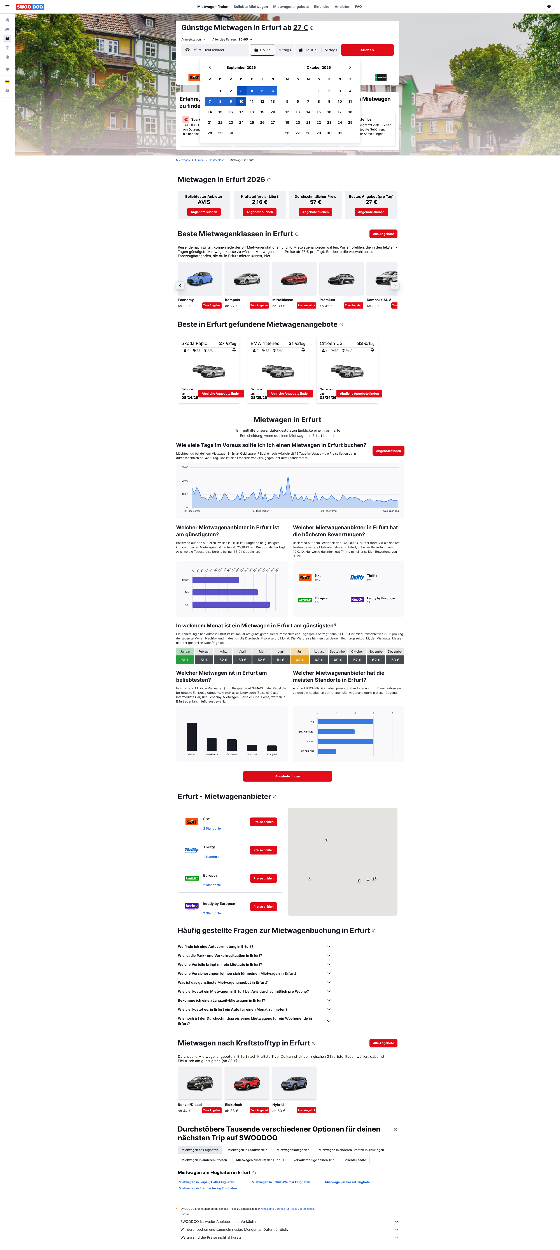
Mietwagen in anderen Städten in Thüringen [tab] (351, 1150)
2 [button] (231, 91)
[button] (7, 7)
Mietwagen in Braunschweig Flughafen (208, 1188)
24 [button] (241, 122)
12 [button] (262, 101)
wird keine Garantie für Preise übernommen (287, 1208)
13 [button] (273, 101)
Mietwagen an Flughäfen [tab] (200, 1150)
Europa (199, 160)
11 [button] (252, 101)
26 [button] (262, 122)
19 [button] (262, 112)
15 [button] (220, 112)
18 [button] (252, 112)
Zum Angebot (212, 305)
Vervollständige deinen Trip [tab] (313, 1160)
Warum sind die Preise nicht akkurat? (211, 1237)
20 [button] (273, 112)
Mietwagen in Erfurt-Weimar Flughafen (281, 1182)
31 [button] (340, 133)
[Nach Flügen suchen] (7, 20)
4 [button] (252, 91)
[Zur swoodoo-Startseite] (30, 7)
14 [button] (210, 112)
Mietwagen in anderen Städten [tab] (204, 1160)
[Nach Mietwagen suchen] (7, 38)
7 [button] (210, 101)
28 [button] (210, 133)
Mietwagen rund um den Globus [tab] (260, 1160)
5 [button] (262, 91)
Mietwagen (183, 160)
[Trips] (7, 69)
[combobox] (193, 39)
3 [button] (241, 91)
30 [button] (230, 133)
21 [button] (210, 122)
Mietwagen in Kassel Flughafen (348, 1182)
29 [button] (220, 133)
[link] (204, 212)
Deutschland (216, 160)
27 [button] (273, 122)
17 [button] (241, 112)
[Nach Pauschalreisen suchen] (7, 47)
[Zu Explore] (7, 57)
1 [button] (220, 91)
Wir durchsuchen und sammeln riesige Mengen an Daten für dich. (234, 1229)
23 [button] (231, 122)
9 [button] (231, 101)
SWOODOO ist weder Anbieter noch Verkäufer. (218, 1221)
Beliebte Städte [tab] (355, 1160)
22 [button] (220, 122)
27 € (300, 27)
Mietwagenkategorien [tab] (293, 1150)
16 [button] (231, 112)
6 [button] (273, 91)
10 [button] (241, 101)
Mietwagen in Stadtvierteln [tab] (248, 1150)
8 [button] (220, 101)
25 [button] (252, 122)
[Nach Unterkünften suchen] (7, 29)
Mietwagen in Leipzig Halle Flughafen (206, 1182)
